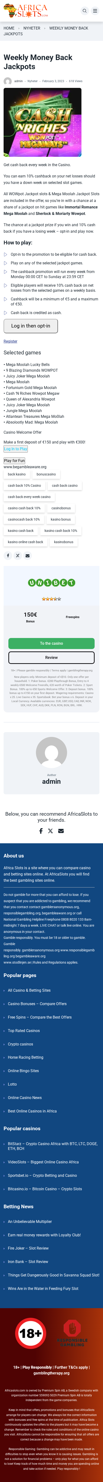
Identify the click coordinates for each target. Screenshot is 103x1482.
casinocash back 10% (24, 519)
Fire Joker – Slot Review (28, 1248)
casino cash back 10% (24, 508)
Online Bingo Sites (23, 1071)
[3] (51, 599)
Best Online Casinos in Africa (32, 1111)
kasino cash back (21, 531)
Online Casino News (25, 1097)
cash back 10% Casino (24, 485)
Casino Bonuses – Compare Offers (37, 1004)
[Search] (84, 10)
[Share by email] (27, 555)
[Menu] (95, 10)
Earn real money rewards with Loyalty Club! (44, 1235)
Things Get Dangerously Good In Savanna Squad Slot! (53, 1275)
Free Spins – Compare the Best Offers (40, 1017)
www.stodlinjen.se (17, 962)
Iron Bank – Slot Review (28, 1261)
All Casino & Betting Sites (29, 990)
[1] (44, 599)
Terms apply (59, 670)
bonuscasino (46, 474)
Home (9, 28)
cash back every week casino (29, 497)
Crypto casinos (20, 1044)
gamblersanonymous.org (41, 950)
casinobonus (61, 508)
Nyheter (31, 28)
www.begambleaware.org (25, 467)
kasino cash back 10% (61, 531)
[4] (55, 599)
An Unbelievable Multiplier (30, 1221)
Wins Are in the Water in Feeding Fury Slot (43, 1288)
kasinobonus (63, 542)
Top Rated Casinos (24, 1030)
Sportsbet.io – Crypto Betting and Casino (42, 1175)
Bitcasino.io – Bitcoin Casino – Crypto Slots (45, 1189)
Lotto (12, 1084)
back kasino (17, 474)
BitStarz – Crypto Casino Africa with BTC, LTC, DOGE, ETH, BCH (52, 1146)
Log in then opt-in (30, 326)
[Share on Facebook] (8, 555)
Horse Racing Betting (25, 1057)
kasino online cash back (25, 542)
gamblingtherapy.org (80, 670)
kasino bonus (61, 519)
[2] (48, 599)
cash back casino (65, 485)
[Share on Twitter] (17, 555)
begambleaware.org (31, 956)
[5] (59, 599)
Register (10, 341)
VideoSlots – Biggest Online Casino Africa (43, 1162)
